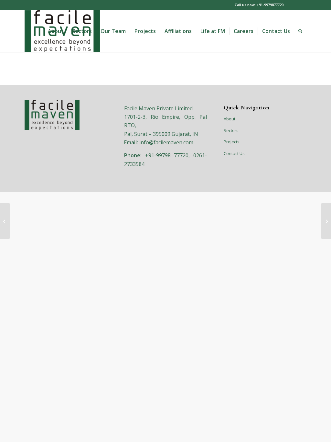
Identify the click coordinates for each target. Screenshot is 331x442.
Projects (232, 142)
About (229, 119)
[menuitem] (56, 31)
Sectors (231, 130)
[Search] (300, 31)
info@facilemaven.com (166, 142)
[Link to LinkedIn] (291, 5)
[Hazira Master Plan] (5, 221)
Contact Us (234, 153)
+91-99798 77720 (167, 155)
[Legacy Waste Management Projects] (326, 221)
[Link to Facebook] (301, 5)
